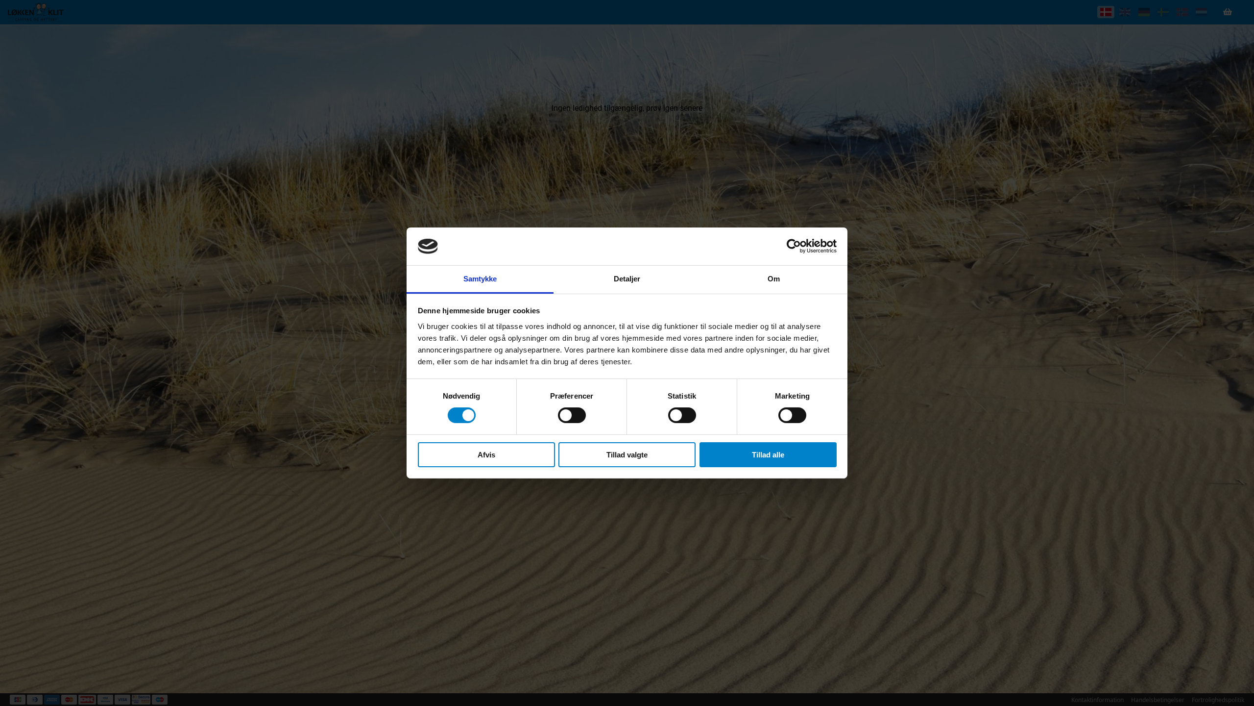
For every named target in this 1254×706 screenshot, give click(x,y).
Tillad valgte (627, 455)
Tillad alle (768, 455)
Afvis (486, 455)
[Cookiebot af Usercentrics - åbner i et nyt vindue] (794, 246)
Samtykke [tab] (480, 279)
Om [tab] (774, 279)
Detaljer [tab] (627, 279)
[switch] (572, 415)
